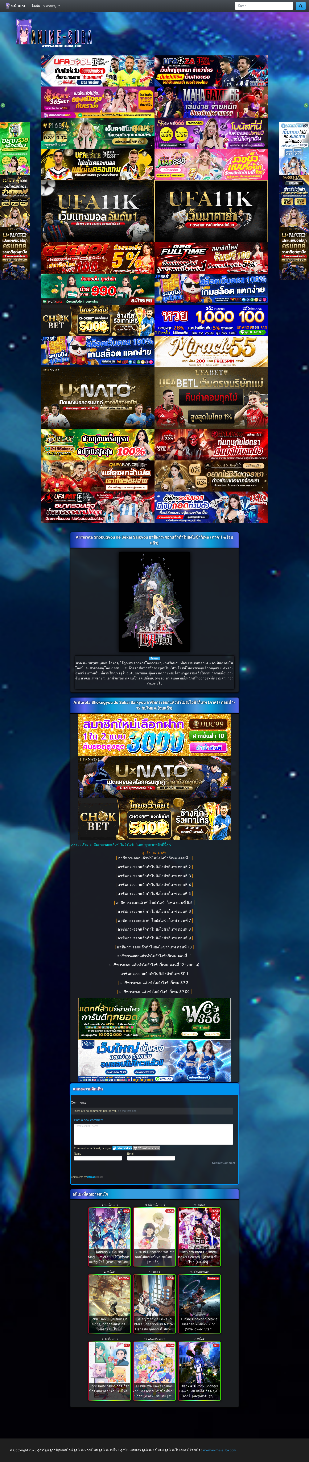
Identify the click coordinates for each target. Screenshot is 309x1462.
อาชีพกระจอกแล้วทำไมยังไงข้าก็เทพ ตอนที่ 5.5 (155, 902)
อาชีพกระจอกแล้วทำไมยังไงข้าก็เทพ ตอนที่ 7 (155, 920)
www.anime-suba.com (219, 1450)
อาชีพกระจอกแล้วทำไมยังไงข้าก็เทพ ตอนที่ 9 (155, 938)
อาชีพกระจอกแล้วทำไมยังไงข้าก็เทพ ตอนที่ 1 (155, 858)
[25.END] (199, 1236)
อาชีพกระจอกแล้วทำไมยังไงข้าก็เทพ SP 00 (155, 991)
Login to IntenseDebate (122, 1148)
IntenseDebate (95, 1177)
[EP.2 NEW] (109, 1303)
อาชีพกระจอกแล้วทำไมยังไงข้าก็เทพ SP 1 (155, 974)
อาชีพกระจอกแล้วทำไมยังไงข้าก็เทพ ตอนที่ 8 (155, 929)
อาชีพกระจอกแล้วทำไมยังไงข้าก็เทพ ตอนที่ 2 (155, 867)
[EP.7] (109, 1370)
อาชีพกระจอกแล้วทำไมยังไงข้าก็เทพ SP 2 (155, 982)
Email (130, 1153)
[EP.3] (199, 1370)
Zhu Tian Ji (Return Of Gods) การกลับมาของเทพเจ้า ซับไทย (109, 1324)
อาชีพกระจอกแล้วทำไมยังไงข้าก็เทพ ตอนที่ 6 (155, 911)
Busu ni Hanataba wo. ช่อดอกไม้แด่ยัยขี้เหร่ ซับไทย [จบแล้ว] (154, 1257)
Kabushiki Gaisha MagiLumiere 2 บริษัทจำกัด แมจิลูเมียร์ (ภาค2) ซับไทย (108, 1257)
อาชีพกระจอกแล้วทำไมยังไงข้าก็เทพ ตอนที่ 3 (155, 876)
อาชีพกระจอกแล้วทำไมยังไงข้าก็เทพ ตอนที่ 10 (155, 947)
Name (77, 1153)
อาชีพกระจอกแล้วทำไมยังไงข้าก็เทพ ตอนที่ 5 (155, 893)
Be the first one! (127, 1110)
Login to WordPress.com (146, 1148)
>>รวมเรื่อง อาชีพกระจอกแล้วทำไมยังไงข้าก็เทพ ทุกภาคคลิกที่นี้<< (121, 844)
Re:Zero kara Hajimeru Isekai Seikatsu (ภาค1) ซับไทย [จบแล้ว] (198, 1257)
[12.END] (154, 1303)
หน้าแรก (18, 5)
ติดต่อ (36, 6)
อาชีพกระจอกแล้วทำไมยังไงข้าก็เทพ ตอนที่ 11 (155, 956)
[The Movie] (199, 1303)
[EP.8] (109, 1236)
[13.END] (154, 1236)
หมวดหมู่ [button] (50, 6)
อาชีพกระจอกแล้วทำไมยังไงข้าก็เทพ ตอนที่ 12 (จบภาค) (155, 964)
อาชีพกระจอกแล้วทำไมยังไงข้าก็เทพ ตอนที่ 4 (155, 884)
